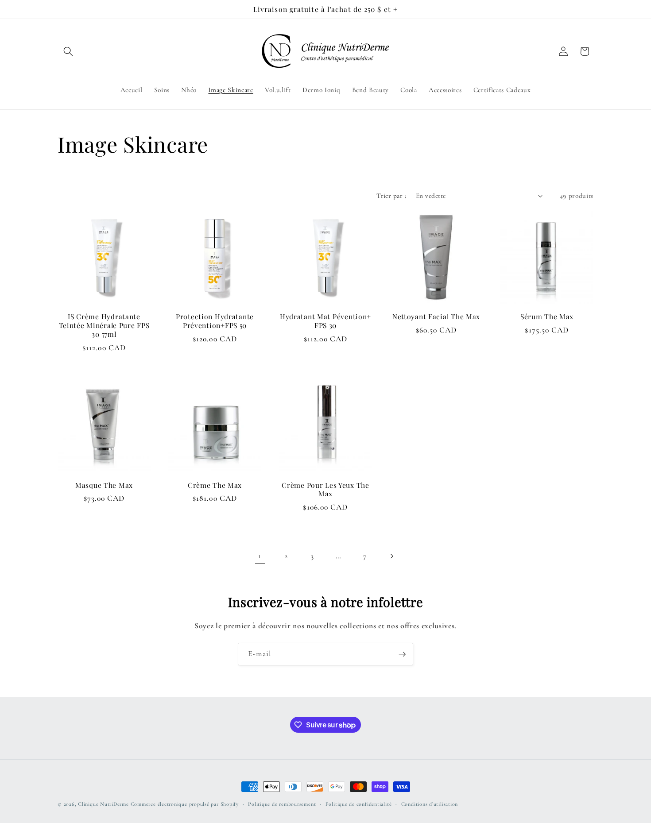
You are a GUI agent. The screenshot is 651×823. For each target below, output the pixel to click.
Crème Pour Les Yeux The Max (325, 489)
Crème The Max (215, 485)
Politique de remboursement (282, 804)
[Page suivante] (391, 556)
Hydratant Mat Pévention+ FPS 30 (325, 321)
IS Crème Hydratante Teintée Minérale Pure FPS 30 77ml (104, 325)
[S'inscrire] (402, 654)
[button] (68, 51)
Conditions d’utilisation (429, 804)
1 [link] (259, 555)
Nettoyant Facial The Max (436, 316)
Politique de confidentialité (359, 804)
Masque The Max (104, 485)
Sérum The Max (547, 316)
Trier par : (391, 196)
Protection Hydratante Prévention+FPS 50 (215, 321)
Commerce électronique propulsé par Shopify (185, 804)
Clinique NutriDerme (103, 804)
